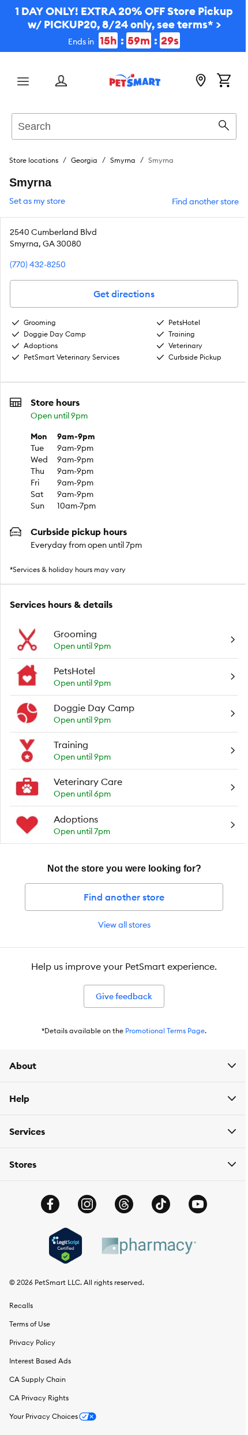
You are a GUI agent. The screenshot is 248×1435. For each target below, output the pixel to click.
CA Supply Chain (37, 1379)
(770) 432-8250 (38, 264)
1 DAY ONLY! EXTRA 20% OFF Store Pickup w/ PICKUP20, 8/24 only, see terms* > (124, 25)
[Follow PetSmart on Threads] (120, 1204)
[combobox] (124, 124)
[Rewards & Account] (61, 81)
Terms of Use (29, 1324)
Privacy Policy (32, 1342)
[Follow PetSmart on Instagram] (83, 1204)
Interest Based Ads (40, 1360)
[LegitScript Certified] (61, 1245)
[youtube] (194, 1204)
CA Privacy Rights (39, 1397)
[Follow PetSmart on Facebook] (46, 1204)
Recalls (21, 1305)
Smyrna (123, 160)
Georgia (84, 160)
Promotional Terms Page (165, 1030)
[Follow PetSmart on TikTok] (157, 1204)
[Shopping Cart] (224, 81)
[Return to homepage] (135, 80)
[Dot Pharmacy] (144, 1246)
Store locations (33, 160)
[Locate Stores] (201, 81)
